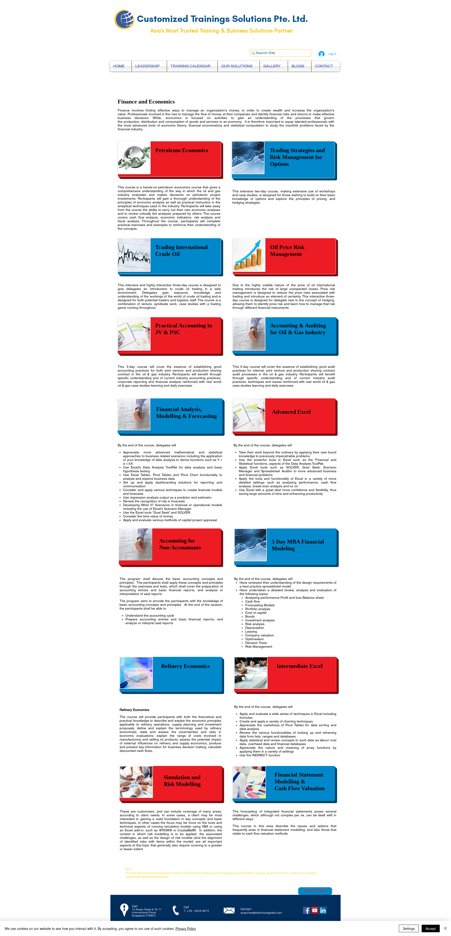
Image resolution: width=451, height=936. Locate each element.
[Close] (445, 928)
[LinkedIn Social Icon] (323, 910)
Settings (409, 928)
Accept (431, 928)
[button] (284, 416)
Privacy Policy (185, 928)
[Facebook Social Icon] (306, 910)
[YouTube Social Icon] (314, 910)
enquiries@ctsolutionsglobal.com (146, 876)
